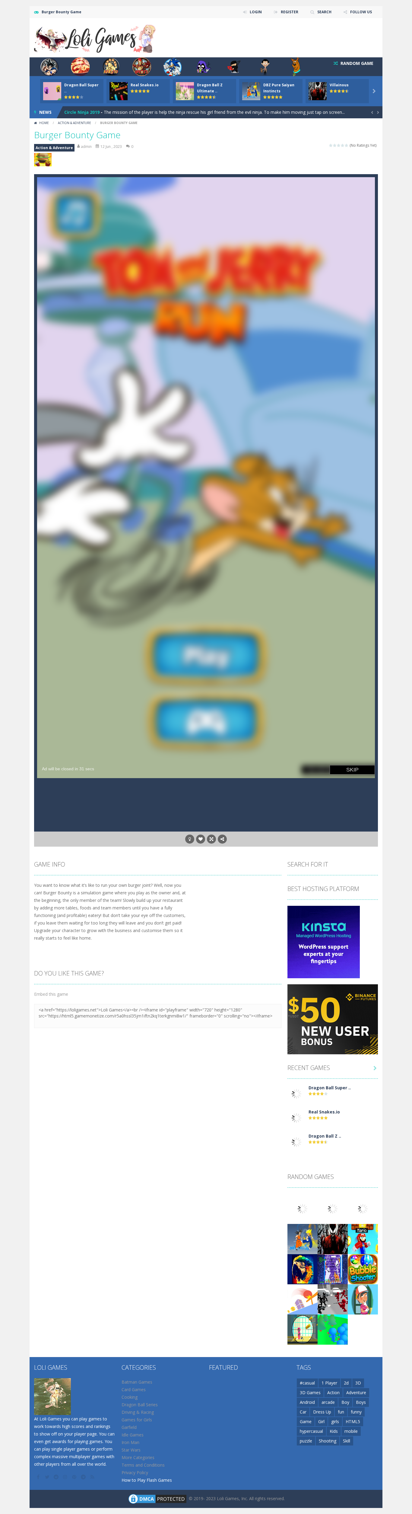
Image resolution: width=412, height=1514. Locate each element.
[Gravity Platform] (302, 1299)
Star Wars (131, 1450)
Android (307, 1402)
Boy (345, 1402)
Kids (334, 1431)
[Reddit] (56, 1476)
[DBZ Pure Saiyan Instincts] (302, 1238)
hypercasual (311, 1431)
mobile (351, 1431)
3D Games (310, 1392)
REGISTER (289, 11)
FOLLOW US (361, 11)
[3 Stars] (339, 145)
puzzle (306, 1441)
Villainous (339, 85)
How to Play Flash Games (147, 1480)
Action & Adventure (74, 123)
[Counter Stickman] (333, 1299)
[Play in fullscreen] (211, 839)
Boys (361, 1402)
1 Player (329, 1383)
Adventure (356, 1392)
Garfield (129, 1427)
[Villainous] (333, 1238)
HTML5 (353, 1421)
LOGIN (256, 11)
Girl (321, 1421)
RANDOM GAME (356, 63)
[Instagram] (65, 1476)
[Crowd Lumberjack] (333, 1329)
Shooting (327, 1441)
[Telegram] (83, 1476)
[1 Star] (331, 145)
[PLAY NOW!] (52, 91)
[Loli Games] (95, 37)
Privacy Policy (135, 1472)
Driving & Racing (138, 1412)
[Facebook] (38, 1476)
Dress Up (322, 1412)
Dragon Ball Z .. (325, 1136)
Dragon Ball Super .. (330, 1088)
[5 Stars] (347, 145)
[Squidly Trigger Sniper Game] (302, 1329)
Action (333, 1392)
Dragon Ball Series (140, 1404)
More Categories (138, 1457)
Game (306, 1421)
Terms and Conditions (143, 1465)
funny (356, 1412)
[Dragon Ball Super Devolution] (296, 1093)
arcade (328, 1402)
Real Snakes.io (145, 85)
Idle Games (133, 1435)
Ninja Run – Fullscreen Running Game (104, 112)
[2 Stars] (335, 145)
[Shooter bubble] (363, 1268)
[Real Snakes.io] (296, 1117)
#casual (307, 1383)
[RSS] (92, 1476)
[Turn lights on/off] (189, 839)
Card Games (134, 1389)
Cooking (130, 1397)
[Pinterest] (74, 1476)
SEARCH (324, 11)
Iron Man (130, 1442)
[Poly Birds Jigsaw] (302, 1268)
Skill (346, 1441)
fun (341, 1412)
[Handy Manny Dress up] (363, 1299)
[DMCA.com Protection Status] (157, 1498)
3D (358, 1383)
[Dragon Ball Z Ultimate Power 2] (296, 1141)
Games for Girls (137, 1420)
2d (346, 1383)
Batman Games (137, 1382)
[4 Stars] (343, 145)
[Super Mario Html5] (363, 1238)
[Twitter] (47, 1476)
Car (303, 1412)
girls (335, 1421)
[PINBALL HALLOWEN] (333, 1268)
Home (44, 123)
